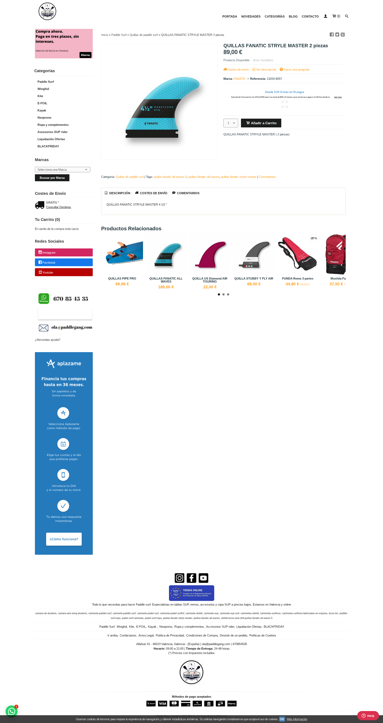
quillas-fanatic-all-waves (203, 176)
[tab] (117, 193)
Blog (293, 16)
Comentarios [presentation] (187, 193)
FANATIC (240, 78)
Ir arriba (112, 635)
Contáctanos (128, 635)
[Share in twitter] (337, 34)
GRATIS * (52, 202)
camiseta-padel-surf (148, 613)
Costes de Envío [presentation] (153, 193)
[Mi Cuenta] (325, 16)
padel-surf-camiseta (132, 618)
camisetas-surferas (270, 613)
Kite (40, 96)
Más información (297, 719)
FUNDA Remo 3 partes (297, 278)
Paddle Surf (46, 81)
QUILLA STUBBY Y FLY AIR (253, 278)
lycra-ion (333, 613)
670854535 (240, 644)
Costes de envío (238, 69)
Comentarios (267, 176)
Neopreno (44, 117)
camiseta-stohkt (194, 613)
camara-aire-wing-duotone (72, 613)
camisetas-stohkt (250, 613)
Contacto (310, 16)
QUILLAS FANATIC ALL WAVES (166, 280)
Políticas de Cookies (262, 635)
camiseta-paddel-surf (99, 613)
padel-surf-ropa (153, 618)
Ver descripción (266, 69)
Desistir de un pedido (233, 635)
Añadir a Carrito (263, 123)
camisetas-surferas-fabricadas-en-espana (304, 613)
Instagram (49, 252)
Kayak (42, 110)
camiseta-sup (211, 613)
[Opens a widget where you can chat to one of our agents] (368, 716)
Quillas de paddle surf (129, 176)
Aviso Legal (146, 635)
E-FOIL (42, 103)
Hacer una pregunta (296, 69)
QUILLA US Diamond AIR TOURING (209, 280)
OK (282, 719)
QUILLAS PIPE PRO (122, 278)
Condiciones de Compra (202, 635)
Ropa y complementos (53, 124)
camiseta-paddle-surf (124, 613)
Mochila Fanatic (341, 278)
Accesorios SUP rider (53, 132)
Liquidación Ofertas (51, 139)
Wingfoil (43, 89)
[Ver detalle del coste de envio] (40, 205)
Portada (229, 16)
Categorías (275, 16)
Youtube (47, 272)
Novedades (251, 16)
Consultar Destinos (58, 207)
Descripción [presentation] (119, 193)
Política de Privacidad (170, 635)
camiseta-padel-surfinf (172, 613)
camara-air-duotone (46, 613)
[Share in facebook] (332, 34)
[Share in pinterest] (342, 34)
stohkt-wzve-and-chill (232, 618)
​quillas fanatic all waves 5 (170, 176)
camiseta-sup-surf (229, 613)
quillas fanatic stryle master (239, 176)
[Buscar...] (347, 16)
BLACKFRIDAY (48, 146)
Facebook (48, 262)
